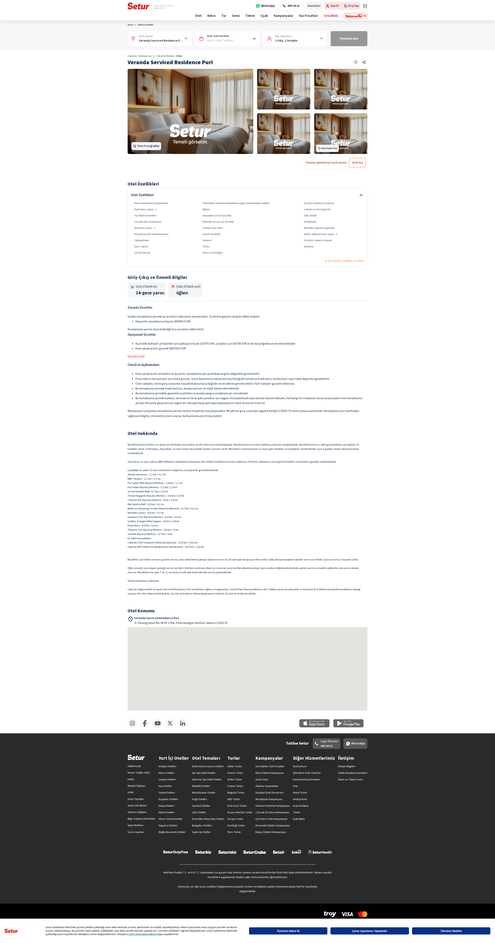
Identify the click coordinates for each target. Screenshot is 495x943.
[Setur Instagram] (134, 727)
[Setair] (279, 852)
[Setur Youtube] (159, 727)
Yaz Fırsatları (308, 15)
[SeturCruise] (254, 852)
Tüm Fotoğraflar (148, 146)
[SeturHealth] (320, 852)
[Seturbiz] (203, 852)
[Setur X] (171, 727)
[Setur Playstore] (350, 727)
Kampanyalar (283, 15)
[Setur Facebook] (146, 727)
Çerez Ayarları (136, 832)
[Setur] (138, 6)
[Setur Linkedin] (184, 727)
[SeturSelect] (296, 852)
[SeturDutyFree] (175, 852)
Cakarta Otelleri (145, 24)
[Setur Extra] (355, 16)
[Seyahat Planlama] (363, 6)
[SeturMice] (227, 852)
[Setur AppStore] (316, 727)
